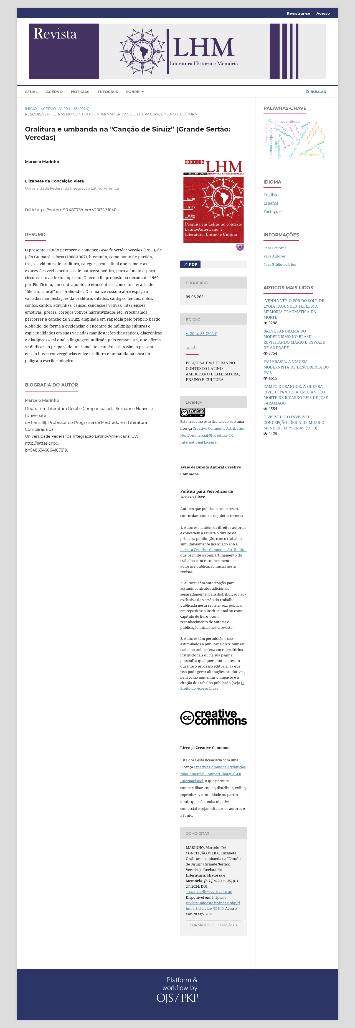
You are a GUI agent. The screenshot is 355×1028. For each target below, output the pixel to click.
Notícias (80, 91)
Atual (31, 91)
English (270, 194)
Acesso (323, 13)
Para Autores (274, 256)
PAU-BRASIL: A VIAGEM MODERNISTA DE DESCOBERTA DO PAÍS (296, 367)
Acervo (54, 91)
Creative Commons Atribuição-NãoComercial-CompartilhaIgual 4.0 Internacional (213, 773)
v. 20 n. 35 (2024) (74, 108)
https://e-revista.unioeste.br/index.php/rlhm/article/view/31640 (213, 903)
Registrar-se (298, 13)
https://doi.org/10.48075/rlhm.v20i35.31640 (75, 209)
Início (31, 108)
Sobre (133, 91)
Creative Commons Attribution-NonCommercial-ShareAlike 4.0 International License (213, 435)
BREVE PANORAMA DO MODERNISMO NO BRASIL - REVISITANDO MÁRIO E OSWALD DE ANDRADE (294, 339)
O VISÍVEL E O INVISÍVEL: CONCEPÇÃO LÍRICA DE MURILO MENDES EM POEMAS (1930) (293, 422)
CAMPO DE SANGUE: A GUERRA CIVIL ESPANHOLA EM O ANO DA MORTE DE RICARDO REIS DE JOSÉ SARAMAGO (295, 395)
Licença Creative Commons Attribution (213, 549)
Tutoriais (108, 91)
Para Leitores (274, 247)
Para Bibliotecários (279, 264)
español (270, 203)
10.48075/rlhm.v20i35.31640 (209, 891)
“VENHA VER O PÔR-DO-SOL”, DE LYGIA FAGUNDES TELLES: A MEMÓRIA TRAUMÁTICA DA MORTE (293, 309)
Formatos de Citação (212, 925)
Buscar (317, 91)
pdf (192, 264)
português (272, 211)
